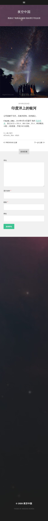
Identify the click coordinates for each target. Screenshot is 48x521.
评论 (5, 160)
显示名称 (7, 191)
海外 (17, 135)
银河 (11, 133)
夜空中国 (24, 11)
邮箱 (6, 202)
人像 (6, 133)
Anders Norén (28, 509)
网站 (5, 213)
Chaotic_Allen (9, 135)
